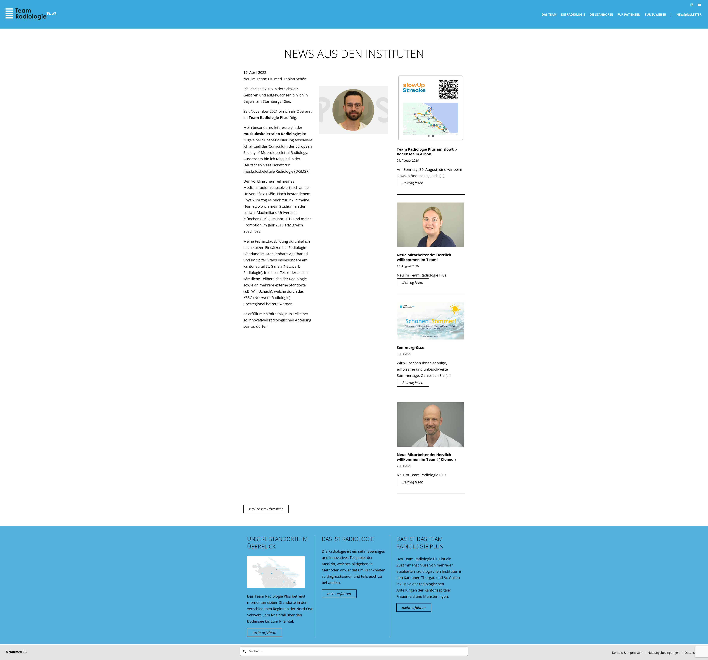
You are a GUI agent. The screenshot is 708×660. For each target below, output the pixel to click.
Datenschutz (693, 653)
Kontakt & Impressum (627, 653)
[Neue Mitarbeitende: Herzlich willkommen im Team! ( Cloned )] (430, 424)
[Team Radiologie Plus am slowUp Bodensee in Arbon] (430, 108)
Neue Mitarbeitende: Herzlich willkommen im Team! (424, 257)
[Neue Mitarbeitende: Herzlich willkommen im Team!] (430, 225)
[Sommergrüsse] (430, 320)
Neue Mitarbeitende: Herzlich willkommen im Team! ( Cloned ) (426, 457)
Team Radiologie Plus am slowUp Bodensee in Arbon (427, 151)
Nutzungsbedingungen (664, 653)
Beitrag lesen (412, 182)
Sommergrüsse (410, 347)
